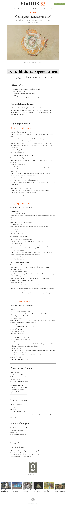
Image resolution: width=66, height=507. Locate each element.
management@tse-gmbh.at (18, 434)
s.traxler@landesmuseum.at (18, 381)
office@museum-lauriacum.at (18, 394)
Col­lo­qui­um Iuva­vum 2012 (48, 490)
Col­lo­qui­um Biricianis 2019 (37, 490)
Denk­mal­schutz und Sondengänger (60, 490)
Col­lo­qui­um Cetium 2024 (15, 490)
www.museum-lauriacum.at (18, 411)
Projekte (33, 12)
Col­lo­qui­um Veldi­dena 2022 (27, 490)
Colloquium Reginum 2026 (5, 490)
